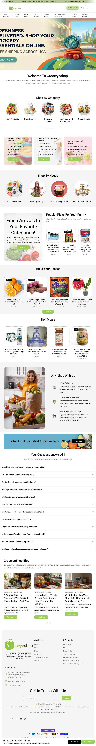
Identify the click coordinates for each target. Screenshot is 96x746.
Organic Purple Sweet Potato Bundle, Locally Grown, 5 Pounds (59, 302)
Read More (10, 617)
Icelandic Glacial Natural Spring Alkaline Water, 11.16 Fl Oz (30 (53, 248)
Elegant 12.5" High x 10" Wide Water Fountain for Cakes (14, 351)
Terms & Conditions (69, 654)
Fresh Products (36, 15)
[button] (5, 8)
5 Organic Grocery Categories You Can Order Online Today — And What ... (17, 599)
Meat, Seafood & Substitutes (60, 15)
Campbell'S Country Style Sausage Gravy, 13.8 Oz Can (85, 248)
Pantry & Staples (46, 15)
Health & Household (85, 15)
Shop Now (23, 247)
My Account (67, 644)
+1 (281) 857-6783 (14, 685)
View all (48, 312)
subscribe (66, 698)
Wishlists (37, 654)
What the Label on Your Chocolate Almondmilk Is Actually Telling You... (77, 598)
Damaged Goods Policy (71, 660)
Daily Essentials (14, 201)
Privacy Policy (68, 651)
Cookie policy (74, 742)
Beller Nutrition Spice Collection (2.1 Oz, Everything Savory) (37, 351)
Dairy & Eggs (30, 119)
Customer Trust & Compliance (73, 664)
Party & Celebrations (82, 201)
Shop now (14, 159)
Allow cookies (88, 742)
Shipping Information (41, 657)
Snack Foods (84, 119)
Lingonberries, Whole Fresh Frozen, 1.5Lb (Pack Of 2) (37, 301)
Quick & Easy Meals (59, 201)
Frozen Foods (26, 15)
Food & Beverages (6, 15)
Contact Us (38, 660)
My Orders (66, 648)
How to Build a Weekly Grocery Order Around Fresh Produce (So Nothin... (45, 599)
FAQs (36, 648)
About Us (37, 644)
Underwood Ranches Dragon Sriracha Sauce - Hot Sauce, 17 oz (69, 248)
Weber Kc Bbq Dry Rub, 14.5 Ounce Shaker (81, 350)
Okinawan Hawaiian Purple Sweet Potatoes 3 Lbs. (14, 301)
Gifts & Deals (17, 15)
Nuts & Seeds (74, 15)
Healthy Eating (36, 201)
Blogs (36, 651)
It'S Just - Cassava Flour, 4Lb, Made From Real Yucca (82, 302)
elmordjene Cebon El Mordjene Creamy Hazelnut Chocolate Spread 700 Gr (59, 352)
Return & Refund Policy (71, 657)
